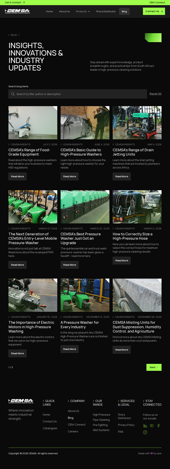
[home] (17, 11)
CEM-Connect (76, 424)
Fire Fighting (100, 425)
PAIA (120, 432)
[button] (83, 11)
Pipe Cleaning (101, 420)
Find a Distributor (106, 11)
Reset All (155, 93)
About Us (64, 11)
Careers (73, 431)
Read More (17, 176)
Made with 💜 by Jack (150, 453)
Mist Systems (101, 430)
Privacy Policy (126, 425)
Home (49, 11)
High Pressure (101, 414)
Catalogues (50, 428)
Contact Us (50, 421)
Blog (124, 11)
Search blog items (18, 86)
